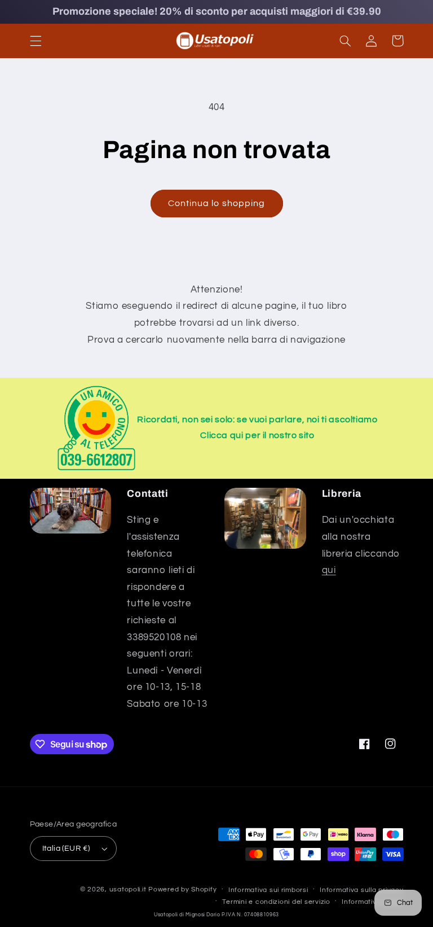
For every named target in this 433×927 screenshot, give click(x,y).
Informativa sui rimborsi (268, 890)
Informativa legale (372, 902)
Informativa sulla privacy (361, 890)
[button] (35, 41)
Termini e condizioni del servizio (276, 902)
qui (329, 570)
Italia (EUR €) (66, 848)
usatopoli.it (128, 889)
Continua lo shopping (216, 203)
